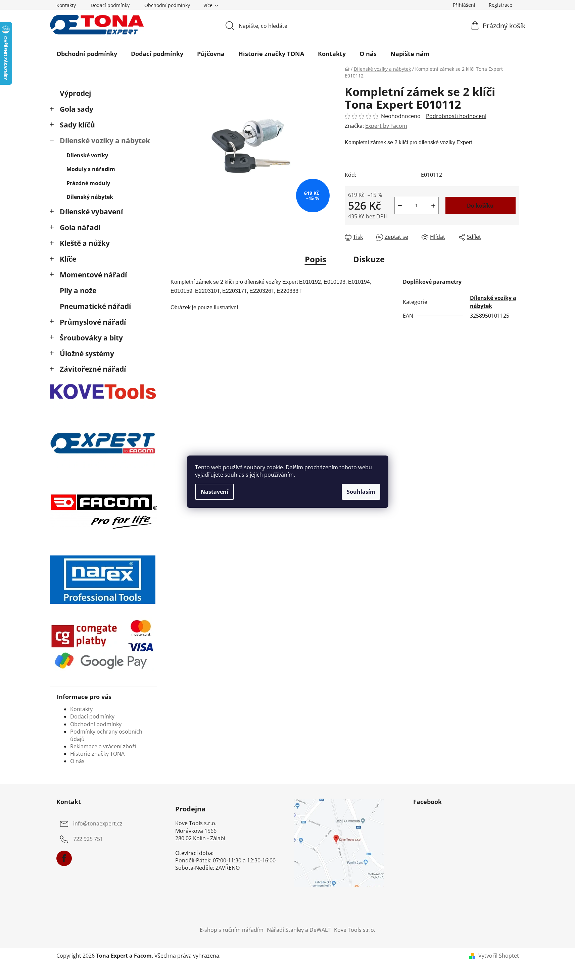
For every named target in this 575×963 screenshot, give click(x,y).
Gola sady (76, 109)
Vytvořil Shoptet (498, 955)
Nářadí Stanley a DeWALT (299, 929)
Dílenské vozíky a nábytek (105, 140)
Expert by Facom (386, 125)
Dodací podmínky (110, 5)
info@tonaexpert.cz (98, 823)
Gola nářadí (80, 227)
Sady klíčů (77, 124)
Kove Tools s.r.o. (354, 929)
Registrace (500, 5)
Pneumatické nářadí (95, 306)
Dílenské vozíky (87, 155)
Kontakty (66, 5)
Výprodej (75, 93)
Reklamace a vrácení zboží (103, 746)
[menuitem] (87, 53)
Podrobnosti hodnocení (456, 116)
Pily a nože (78, 290)
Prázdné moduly (88, 183)
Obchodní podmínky (167, 5)
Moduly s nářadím (90, 169)
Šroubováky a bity (91, 337)
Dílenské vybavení (91, 211)
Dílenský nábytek (89, 197)
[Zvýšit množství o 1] (433, 205)
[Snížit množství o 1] (400, 205)
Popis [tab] (315, 259)
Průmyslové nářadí (93, 322)
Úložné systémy (87, 353)
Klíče (68, 259)
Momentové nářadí (93, 274)
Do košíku (480, 205)
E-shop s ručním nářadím (231, 929)
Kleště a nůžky (85, 243)
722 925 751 (88, 839)
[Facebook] (64, 858)
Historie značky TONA (97, 753)
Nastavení (214, 491)
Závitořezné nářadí (93, 369)
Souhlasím (361, 491)
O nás (77, 761)
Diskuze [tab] (369, 259)
